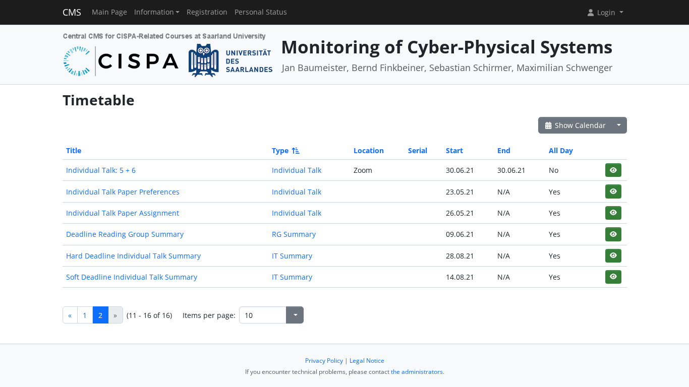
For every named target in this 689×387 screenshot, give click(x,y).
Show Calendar (579, 125)
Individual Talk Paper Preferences (123, 192)
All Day (561, 150)
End (503, 150)
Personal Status (261, 12)
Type (280, 150)
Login (606, 12)
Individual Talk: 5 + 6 (101, 170)
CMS (72, 12)
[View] (613, 170)
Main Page (109, 12)
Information (154, 12)
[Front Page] (168, 53)
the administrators (417, 371)
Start (454, 150)
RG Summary (294, 234)
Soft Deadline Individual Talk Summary (131, 277)
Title (73, 150)
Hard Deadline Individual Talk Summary (133, 256)
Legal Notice (367, 360)
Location (369, 150)
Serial (417, 150)
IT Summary (292, 256)
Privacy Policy (324, 360)
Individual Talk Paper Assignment (122, 213)
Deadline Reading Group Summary (125, 234)
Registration (207, 12)
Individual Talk (296, 170)
